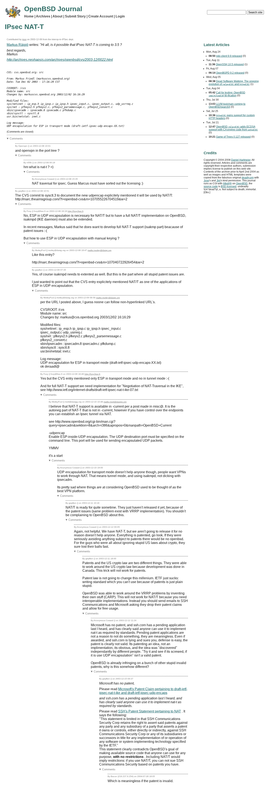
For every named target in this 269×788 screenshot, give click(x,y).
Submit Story (75, 16)
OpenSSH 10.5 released (230, 64)
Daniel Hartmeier (241, 159)
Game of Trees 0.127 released (233, 136)
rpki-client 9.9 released (229, 55)
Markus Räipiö (17, 45)
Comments (16, 138)
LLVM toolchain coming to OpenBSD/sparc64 (227, 105)
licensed (228, 186)
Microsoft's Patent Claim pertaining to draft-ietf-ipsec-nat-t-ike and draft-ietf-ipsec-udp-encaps (143, 691)
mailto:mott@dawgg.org (115, 402)
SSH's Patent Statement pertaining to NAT (149, 711)
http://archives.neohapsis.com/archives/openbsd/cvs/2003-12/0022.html (60, 59)
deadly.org (248, 177)
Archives (43, 16)
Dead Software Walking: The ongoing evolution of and (234, 83)
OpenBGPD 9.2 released (230, 72)
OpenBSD (242, 183)
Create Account (100, 16)
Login (120, 16)
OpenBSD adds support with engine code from (233, 128)
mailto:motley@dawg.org (99, 250)
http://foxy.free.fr (75, 211)
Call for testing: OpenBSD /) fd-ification (227, 94)
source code (211, 186)
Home (29, 16)
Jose (206, 180)
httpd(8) (227, 183)
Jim (218, 180)
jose (24, 39)
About (57, 16)
